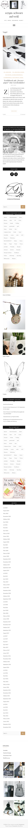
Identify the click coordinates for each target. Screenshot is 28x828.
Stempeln (18, 249)
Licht (22, 235)
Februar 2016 (6, 684)
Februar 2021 (6, 533)
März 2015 (5, 715)
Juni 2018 (5, 604)
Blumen (5, 220)
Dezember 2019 (7, 559)
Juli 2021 (5, 524)
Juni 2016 (5, 673)
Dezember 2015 (7, 690)
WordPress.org (6, 758)
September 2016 (7, 664)
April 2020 (5, 547)
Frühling (17, 223)
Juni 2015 (5, 707)
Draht (20, 220)
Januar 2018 (6, 618)
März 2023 (5, 513)
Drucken (8, 72)
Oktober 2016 (6, 661)
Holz (16, 229)
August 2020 (6, 542)
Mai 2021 (5, 527)
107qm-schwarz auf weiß (14, 14)
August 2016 (6, 667)
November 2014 (7, 727)
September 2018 (7, 599)
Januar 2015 (6, 721)
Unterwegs (11, 255)
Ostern (20, 240)
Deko (11, 220)
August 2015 (6, 701)
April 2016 (5, 678)
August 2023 (6, 510)
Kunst (20, 232)
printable (6, 246)
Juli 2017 (5, 636)
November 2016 (7, 658)
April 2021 (5, 530)
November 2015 (7, 693)
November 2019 (7, 562)
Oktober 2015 (6, 695)
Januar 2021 (6, 536)
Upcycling (19, 255)
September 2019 (7, 567)
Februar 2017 (6, 650)
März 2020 (5, 550)
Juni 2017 (5, 638)
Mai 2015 (5, 710)
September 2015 (7, 698)
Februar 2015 (6, 718)
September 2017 (7, 630)
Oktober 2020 (6, 539)
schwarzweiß (8, 77)
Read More (14, 111)
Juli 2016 (5, 670)
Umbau (5, 255)
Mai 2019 (5, 576)
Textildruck (15, 77)
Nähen (15, 240)
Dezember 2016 (7, 656)
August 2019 (6, 570)
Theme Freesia (8, 826)
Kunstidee (6, 235)
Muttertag (8, 74)
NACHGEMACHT (8, 240)
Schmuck (6, 249)
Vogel (21, 77)
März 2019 (5, 581)
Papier (5, 243)
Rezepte (19, 246)
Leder (17, 235)
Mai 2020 (5, 544)
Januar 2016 (6, 687)
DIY (5, 72)
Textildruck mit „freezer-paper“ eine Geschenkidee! (14, 81)
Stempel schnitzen (8, 252)
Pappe (10, 243)
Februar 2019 (6, 584)
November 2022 (7, 516)
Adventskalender (13, 217)
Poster (15, 243)
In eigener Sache (7, 232)
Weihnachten (6, 258)
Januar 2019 (6, 587)
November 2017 (7, 624)
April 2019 (5, 579)
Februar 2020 (6, 553)
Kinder (14, 232)
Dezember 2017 (7, 621)
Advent (5, 217)
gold (18, 226)
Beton (20, 217)
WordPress (20, 826)
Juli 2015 (5, 704)
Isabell (4, 114)
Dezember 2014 (7, 724)
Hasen (5, 229)
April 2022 (5, 522)
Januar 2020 (6, 556)
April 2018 (5, 610)
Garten (5, 226)
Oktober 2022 (6, 519)
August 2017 (6, 633)
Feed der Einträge (7, 753)
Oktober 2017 (6, 627)
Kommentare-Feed (7, 755)
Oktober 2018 (6, 596)
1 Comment (22, 114)
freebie (11, 223)
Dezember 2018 (7, 590)
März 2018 (5, 613)
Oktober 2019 (6, 564)
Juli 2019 (5, 573)
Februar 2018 (6, 616)
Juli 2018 (5, 601)
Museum (6, 238)
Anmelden (5, 750)
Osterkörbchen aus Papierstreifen (11, 416)
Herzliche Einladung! (8, 404)
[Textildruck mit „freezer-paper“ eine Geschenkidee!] (14, 52)
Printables (12, 246)
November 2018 (7, 593)
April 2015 (5, 713)
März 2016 (5, 681)
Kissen (22, 72)
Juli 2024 (5, 507)
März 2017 (5, 647)
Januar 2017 (6, 653)
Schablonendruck (17, 74)
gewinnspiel (11, 226)
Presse (21, 243)
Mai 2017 (5, 641)
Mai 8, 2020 (13, 85)
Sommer (12, 249)
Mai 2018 (5, 607)
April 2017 (5, 644)
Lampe (12, 235)
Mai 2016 (5, 675)
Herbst (10, 229)
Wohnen (14, 258)
